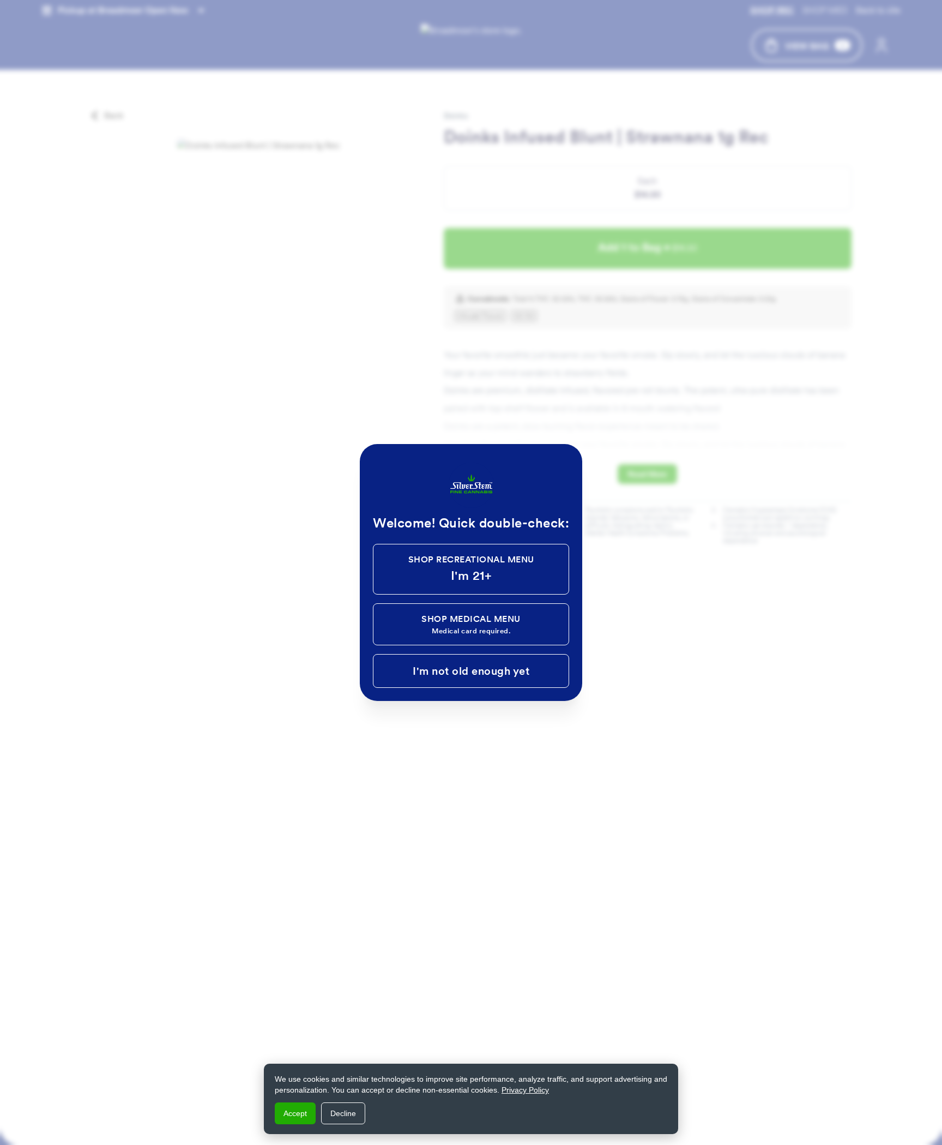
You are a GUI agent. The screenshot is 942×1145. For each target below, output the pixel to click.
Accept (295, 1113)
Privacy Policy (525, 1090)
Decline (343, 1113)
